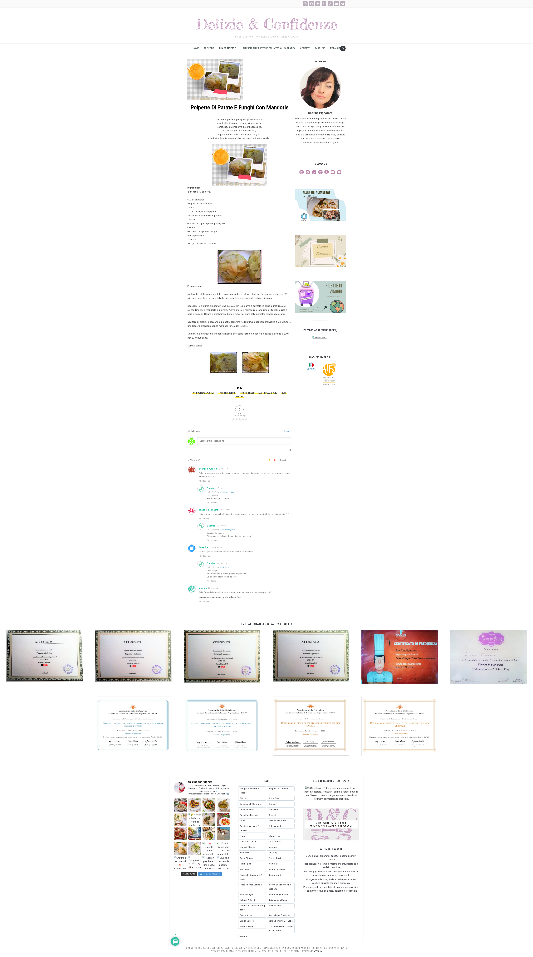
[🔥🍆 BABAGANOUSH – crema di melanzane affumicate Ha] (180, 805)
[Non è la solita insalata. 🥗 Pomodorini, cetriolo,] (209, 805)
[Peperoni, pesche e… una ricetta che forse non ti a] (209, 862)
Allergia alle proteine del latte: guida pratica (269, 48)
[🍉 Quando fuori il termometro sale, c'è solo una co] (209, 848)
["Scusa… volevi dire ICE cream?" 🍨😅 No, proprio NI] (180, 848)
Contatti (305, 48)
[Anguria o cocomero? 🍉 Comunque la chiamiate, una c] (180, 862)
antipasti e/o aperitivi (203, 393)
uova (284, 393)
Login (288, 431)
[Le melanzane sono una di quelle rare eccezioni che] (209, 833)
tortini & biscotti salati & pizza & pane (258, 393)
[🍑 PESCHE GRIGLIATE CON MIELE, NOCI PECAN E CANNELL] (194, 805)
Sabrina (211, 488)
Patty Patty (205, 547)
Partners (320, 48)
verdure (239, 396)
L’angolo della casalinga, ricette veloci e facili (220, 597)
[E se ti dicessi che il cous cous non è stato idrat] (223, 848)
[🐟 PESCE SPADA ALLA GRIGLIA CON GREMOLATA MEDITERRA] (209, 819)
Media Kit (335, 48)
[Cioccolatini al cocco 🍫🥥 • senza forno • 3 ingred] (194, 862)
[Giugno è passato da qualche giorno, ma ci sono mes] (223, 862)
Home (196, 48)
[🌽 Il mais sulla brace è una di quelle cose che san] (194, 819)
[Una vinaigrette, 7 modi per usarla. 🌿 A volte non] (223, 805)
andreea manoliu (208, 468)
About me (209, 48)
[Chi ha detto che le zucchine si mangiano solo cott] (194, 848)
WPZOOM (318, 951)
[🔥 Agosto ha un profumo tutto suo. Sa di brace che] (194, 833)
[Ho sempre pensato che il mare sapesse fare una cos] (223, 833)
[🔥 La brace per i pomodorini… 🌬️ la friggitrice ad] (223, 819)
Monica (203, 588)
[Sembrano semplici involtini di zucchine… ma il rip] (180, 819)
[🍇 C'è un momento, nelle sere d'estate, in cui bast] (180, 833)
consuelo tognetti (209, 509)
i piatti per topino (226, 393)
